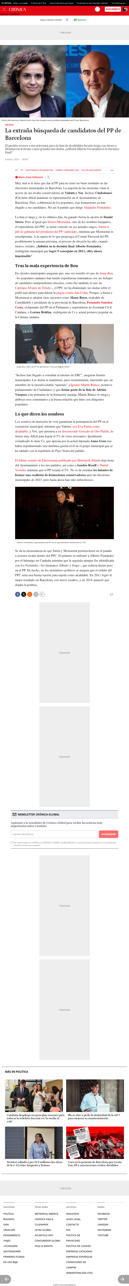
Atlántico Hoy (44, 1235)
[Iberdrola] (80, 19)
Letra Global (43, 1229)
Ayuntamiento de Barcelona (39, 170)
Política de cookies (78, 1246)
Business (8, 1219)
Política (9, 124)
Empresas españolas (79, 1256)
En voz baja (10, 1262)
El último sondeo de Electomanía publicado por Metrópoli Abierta (57, 460)
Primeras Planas (14, 1256)
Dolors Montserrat (91, 170)
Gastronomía (12, 1251)
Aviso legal (73, 1219)
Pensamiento (11, 1235)
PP (22, 170)
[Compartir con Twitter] (23, 594)
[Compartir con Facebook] (17, 594)
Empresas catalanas (79, 1251)
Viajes (6, 1240)
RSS (68, 1229)
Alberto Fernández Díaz (67, 170)
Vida (6, 1224)
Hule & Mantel (44, 1246)
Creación (9, 1229)
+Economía (10, 1246)
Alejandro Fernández (97, 207)
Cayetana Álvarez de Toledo (33, 288)
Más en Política (16, 1072)
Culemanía (41, 1224)
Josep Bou (106, 273)
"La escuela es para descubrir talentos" (92, 3)
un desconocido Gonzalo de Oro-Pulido (83, 431)
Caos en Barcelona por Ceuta (61, 3)
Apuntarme (108, 834)
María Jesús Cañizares (30, 177)
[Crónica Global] (52, 9)
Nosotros (72, 1213)
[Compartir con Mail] (35, 594)
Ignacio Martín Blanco (85, 385)
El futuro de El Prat (38, 3)
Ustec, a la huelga (20, 3)
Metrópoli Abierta (46, 1213)
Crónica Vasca (44, 1219)
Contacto (72, 1224)
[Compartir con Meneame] (29, 594)
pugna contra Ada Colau (72, 292)
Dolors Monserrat (59, 222)
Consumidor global (47, 1240)
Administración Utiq (79, 1272)
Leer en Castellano (10, 14)
